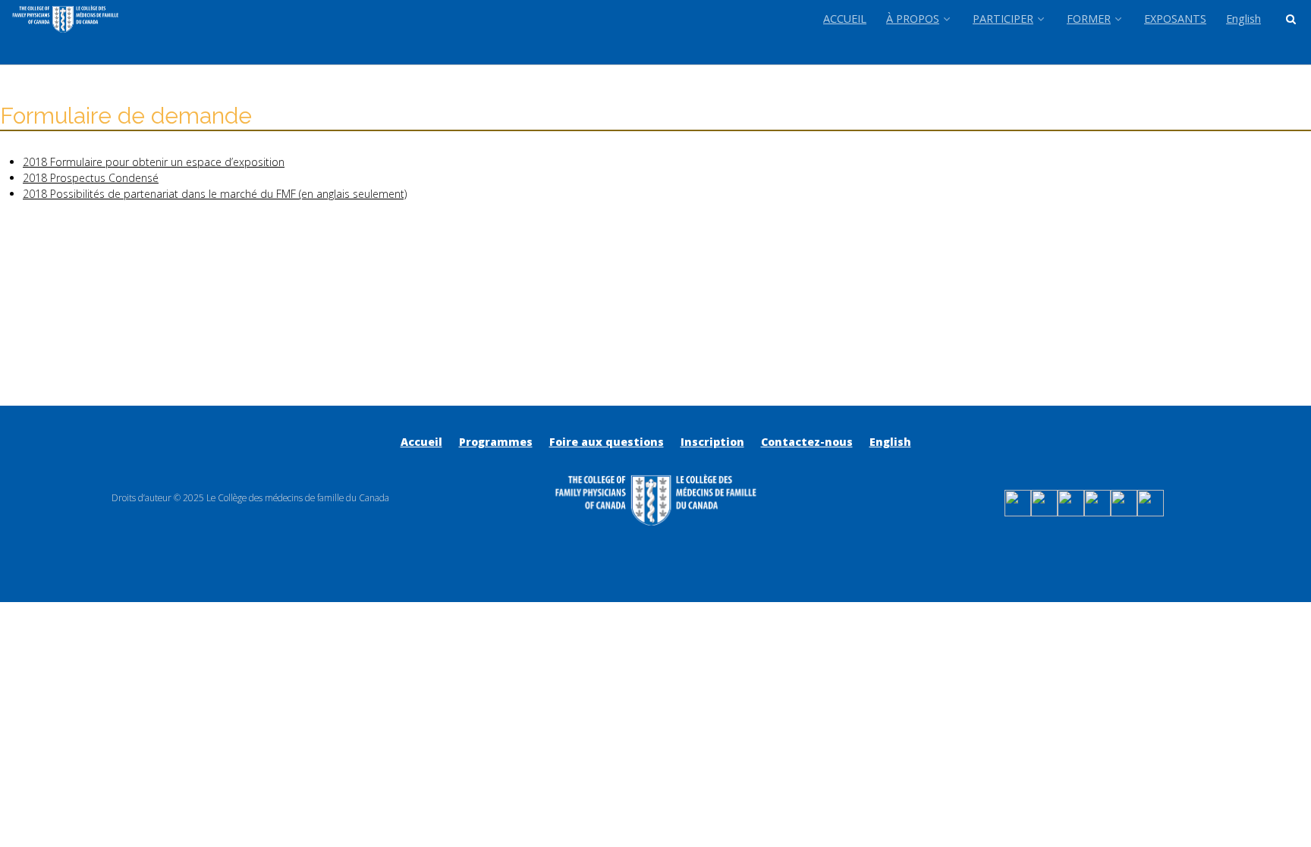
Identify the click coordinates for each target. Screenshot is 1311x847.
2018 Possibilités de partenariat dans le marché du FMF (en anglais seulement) (215, 194)
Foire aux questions (606, 441)
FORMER (1089, 18)
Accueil (421, 441)
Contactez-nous (807, 441)
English (1243, 18)
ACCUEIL (844, 18)
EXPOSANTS (1175, 18)
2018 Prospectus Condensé (91, 178)
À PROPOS (912, 18)
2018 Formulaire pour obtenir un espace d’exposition (154, 162)
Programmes (496, 441)
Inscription (712, 441)
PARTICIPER (1003, 18)
